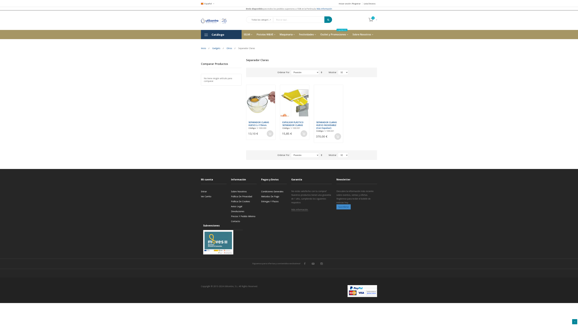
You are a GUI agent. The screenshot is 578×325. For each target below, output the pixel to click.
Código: (252, 128)
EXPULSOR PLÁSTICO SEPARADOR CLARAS (292, 124)
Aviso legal (236, 206)
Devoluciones (237, 211)
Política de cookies (240, 201)
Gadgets (216, 48)
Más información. (299, 209)
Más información (324, 8)
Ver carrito (206, 196)
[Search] (328, 19)
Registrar (356, 3)
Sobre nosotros (239, 191)
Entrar (204, 191)
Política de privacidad (241, 196)
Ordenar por (283, 72)
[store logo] (216, 20)
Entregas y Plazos (270, 201)
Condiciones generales (272, 191)
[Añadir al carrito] (270, 133)
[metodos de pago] (362, 291)
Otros (229, 48)
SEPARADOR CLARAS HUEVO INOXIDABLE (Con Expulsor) (326, 125)
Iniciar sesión (345, 3)
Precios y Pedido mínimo (243, 216)
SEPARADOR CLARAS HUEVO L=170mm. (259, 124)
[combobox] (301, 19)
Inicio (203, 48)
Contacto (235, 221)
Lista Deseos (370, 3)
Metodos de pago (270, 196)
